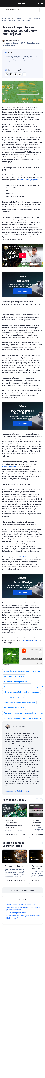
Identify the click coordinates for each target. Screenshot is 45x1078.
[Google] (20, 74)
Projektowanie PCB (13, 10)
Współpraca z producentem (16, 913)
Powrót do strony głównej (24, 890)
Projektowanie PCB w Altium (14, 708)
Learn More (22, 291)
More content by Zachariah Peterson (17, 791)
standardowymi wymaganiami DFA (30, 180)
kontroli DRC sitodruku (21, 557)
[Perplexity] (11, 74)
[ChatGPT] (7, 74)
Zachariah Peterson (12, 41)
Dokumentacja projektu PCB (14, 676)
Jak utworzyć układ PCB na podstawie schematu (21, 692)
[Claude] (15, 74)
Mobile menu (3, 3)
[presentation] (41, 800)
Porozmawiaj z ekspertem (30, 640)
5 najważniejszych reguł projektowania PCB (19, 702)
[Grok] (24, 74)
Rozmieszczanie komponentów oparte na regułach (22, 718)
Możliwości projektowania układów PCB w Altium (22, 671)
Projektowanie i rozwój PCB (14, 697)
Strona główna (6, 18)
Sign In (40, 3)
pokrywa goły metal (9, 466)
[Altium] (22, 3)
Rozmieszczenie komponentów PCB (17, 682)
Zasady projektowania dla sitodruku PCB (20, 904)
